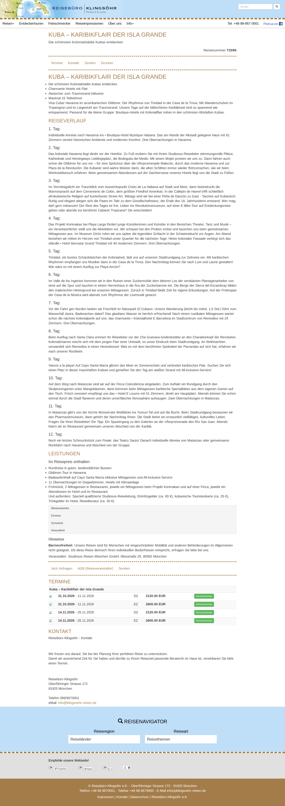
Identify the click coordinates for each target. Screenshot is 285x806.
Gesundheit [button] (58, 530)
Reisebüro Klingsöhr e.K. (170, 797)
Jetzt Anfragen (61, 568)
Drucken (107, 63)
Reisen (7, 23)
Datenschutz (139, 797)
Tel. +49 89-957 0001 (243, 23)
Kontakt (73, 63)
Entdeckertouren (31, 23)
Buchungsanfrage (204, 596)
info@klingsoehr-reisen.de (77, 703)
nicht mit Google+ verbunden (104, 768)
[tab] (142, 508)
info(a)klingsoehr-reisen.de (186, 790)
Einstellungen (129, 767)
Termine (57, 63)
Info (129, 23)
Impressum (105, 797)
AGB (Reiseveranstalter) (95, 568)
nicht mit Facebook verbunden (50, 768)
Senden (90, 63)
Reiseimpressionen (89, 23)
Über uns (115, 23)
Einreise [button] (56, 515)
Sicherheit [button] (57, 523)
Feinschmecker (59, 23)
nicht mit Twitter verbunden (80, 768)
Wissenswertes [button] (60, 508)
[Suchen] (276, 6)
